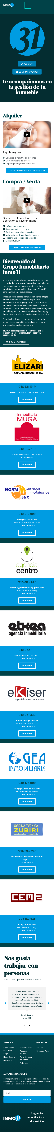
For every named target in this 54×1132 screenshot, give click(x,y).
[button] (28, 5)
